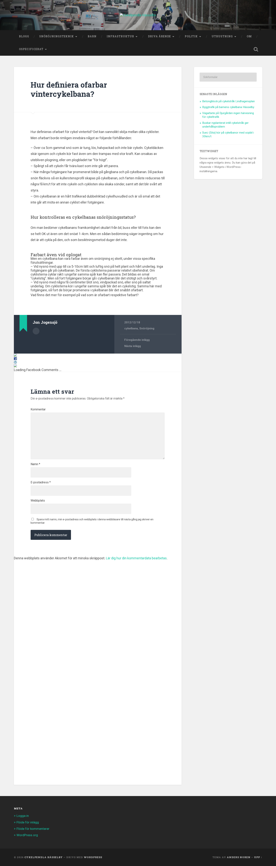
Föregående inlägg (137, 340)
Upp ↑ (258, 857)
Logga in (23, 816)
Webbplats (38, 500)
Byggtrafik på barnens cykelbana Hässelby (228, 107)
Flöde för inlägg (28, 822)
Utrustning (222, 36)
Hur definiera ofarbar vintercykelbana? (69, 89)
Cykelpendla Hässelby (43, 857)
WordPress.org (27, 835)
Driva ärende (159, 36)
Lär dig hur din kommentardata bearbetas (136, 558)
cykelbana (131, 328)
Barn (92, 36)
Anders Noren (238, 857)
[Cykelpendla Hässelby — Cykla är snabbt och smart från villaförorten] (138, 15)
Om (249, 36)
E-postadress (41, 482)
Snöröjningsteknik (56, 36)
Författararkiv (36, 331)
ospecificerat (31, 49)
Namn (35, 464)
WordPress (93, 857)
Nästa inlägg (132, 346)
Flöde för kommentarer (33, 829)
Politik (191, 36)
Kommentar (38, 409)
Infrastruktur (120, 36)
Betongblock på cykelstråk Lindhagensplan (228, 101)
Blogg (24, 36)
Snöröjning (146, 328)
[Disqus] (98, 607)
